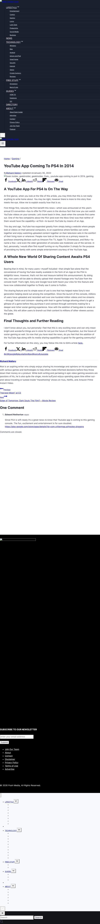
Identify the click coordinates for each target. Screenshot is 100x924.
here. (80, 343)
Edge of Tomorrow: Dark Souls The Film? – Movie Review (28, 399)
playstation (22, 354)
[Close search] (2, 913)
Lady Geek (13, 25)
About (8, 752)
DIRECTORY (12, 104)
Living (12, 21)
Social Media (14, 32)
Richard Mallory (13, 173)
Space (12, 70)
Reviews (13, 76)
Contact (12, 119)
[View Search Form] (2, 135)
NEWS (9, 38)
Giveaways (13, 84)
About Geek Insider (16, 112)
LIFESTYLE (9, 802)
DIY (11, 101)
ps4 (30, 354)
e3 (6, 354)
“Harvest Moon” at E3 (10, 391)
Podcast (12, 129)
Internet (12, 66)
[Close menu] (0, 795)
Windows (13, 46)
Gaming (12, 18)
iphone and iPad (15, 56)
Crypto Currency (15, 73)
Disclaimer (10, 759)
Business (13, 35)
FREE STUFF (10, 862)
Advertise (13, 115)
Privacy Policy (15, 122)
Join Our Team (15, 126)
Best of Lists (14, 87)
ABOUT (8, 886)
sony (36, 354)
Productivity (14, 28)
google (12, 354)
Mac (11, 49)
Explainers (13, 98)
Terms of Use (11, 766)
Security (12, 63)
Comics (12, 14)
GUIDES (8, 871)
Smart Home (14, 59)
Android (12, 52)
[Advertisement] (50, 464)
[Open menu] (2, 143)
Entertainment (14, 11)
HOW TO (13, 94)
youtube (43, 354)
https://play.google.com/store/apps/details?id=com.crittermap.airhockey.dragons (44, 426)
